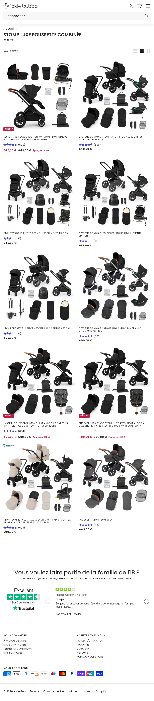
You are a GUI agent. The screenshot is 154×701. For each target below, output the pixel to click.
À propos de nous (14, 640)
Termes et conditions (17, 648)
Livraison (83, 648)
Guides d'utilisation (90, 640)
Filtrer (13, 50)
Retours (82, 652)
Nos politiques (13, 652)
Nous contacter (14, 644)
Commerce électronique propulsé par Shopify (74, 691)
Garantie (83, 644)
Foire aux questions (90, 656)
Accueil (8, 28)
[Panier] (139, 6)
